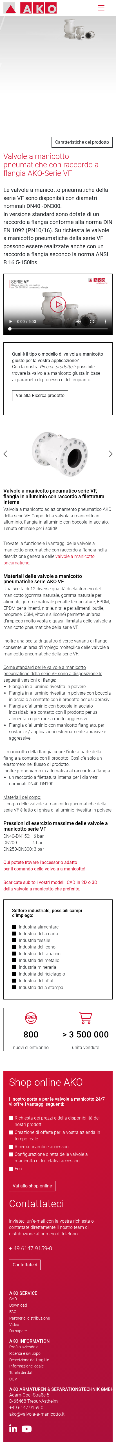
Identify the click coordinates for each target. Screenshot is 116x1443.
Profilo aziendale (23, 1354)
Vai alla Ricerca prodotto (40, 395)
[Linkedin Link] (13, 1437)
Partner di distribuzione (29, 1325)
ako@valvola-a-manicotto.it (36, 1421)
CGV (13, 1386)
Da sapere (18, 1338)
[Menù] (101, 8)
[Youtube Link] (27, 1437)
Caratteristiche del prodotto (82, 142)
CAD (13, 1306)
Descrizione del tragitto (29, 1367)
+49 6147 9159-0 (26, 1415)
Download (18, 1312)
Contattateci (25, 1272)
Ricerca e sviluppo (25, 1360)
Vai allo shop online (32, 1193)
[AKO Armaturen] (34, 8)
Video (14, 1332)
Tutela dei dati (21, 1380)
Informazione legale (26, 1373)
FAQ (12, 1319)
